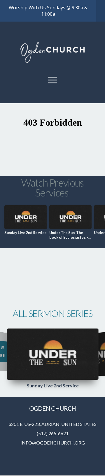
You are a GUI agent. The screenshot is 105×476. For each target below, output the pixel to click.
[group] (25, 222)
